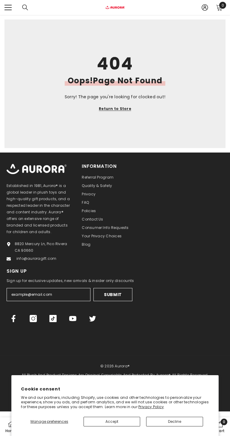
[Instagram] (33, 318)
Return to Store (115, 108)
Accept (111, 421)
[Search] (25, 7)
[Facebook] (13, 318)
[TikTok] (53, 318)
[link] (220, 427)
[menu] (8, 7)
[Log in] (205, 7)
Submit (113, 295)
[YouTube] (73, 318)
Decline (174, 421)
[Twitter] (92, 318)
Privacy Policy (151, 406)
